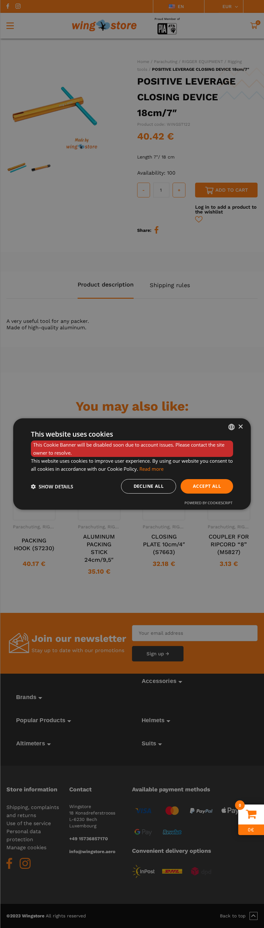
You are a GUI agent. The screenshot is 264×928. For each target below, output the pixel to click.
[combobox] (231, 427)
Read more (151, 469)
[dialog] (132, 464)
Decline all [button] (149, 486)
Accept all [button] (207, 486)
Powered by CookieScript (208, 502)
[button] (52, 486)
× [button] (240, 426)
